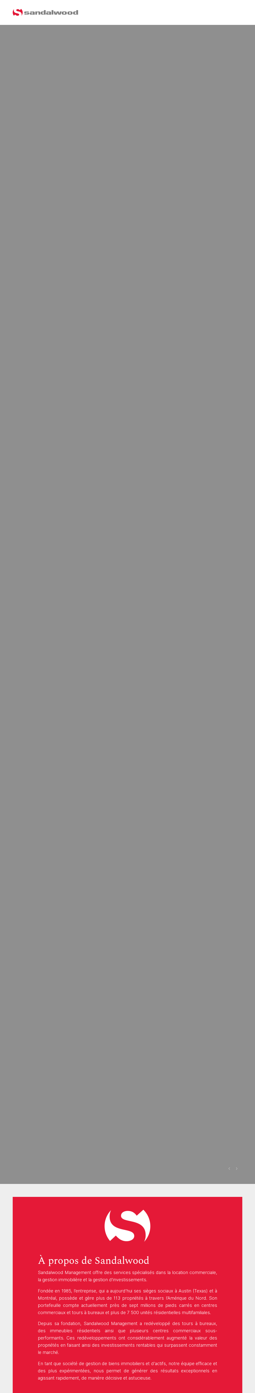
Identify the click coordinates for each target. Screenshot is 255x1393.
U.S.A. (207, 12)
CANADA (227, 12)
